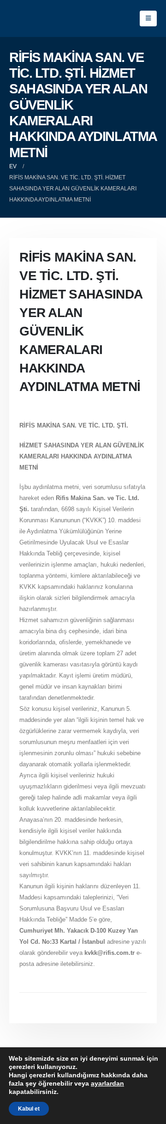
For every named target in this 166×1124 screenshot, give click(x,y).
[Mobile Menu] (148, 18)
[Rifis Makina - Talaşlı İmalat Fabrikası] (38, 18)
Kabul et (29, 1109)
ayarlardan (107, 1083)
